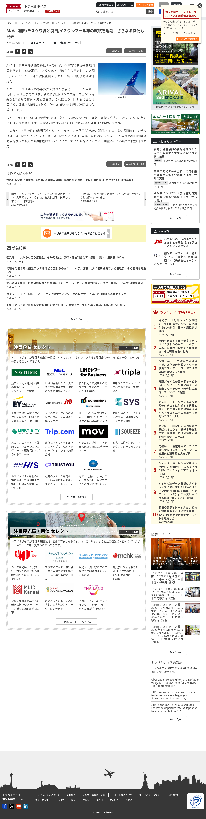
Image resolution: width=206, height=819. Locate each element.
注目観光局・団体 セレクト (41, 531)
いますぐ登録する (188, 38)
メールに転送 (114, 50)
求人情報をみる (125, 4)
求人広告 (114, 800)
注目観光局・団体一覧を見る (76, 621)
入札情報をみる (105, 4)
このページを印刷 (136, 50)
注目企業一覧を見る (76, 497)
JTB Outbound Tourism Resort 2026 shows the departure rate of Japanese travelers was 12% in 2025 (174, 708)
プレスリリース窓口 (93, 800)
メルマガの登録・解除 (94, 795)
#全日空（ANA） (38, 42)
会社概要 (71, 795)
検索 (150, 12)
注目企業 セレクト (32, 347)
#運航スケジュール (69, 42)
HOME (9, 22)
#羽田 (53, 42)
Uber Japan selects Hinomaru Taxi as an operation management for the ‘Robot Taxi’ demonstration (175, 682)
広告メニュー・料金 (65, 800)
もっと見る (76, 318)
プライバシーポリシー (150, 795)
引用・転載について (122, 795)
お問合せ (130, 800)
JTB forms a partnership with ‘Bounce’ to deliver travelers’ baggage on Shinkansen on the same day (174, 695)
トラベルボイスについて (47, 795)
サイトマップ (41, 800)
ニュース (19, 22)
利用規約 (173, 795)
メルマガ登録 (146, 4)
